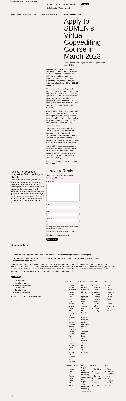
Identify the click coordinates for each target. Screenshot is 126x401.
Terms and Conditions (23, 285)
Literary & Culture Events (110, 294)
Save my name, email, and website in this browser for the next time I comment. (62, 227)
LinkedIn (110, 376)
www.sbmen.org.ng (53, 158)
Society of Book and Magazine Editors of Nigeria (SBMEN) (62, 74)
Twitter (109, 369)
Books (19, 14)
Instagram (110, 371)
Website (49, 218)
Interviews (72, 290)
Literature (72, 369)
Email (48, 211)
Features (72, 285)
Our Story (97, 369)
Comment (50, 181)
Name (48, 204)
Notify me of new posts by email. (58, 235)
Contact (97, 376)
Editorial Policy (20, 283)
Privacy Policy (20, 281)
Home (13, 14)
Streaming (85, 375)
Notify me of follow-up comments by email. (62, 231)
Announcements (87, 377)
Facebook (110, 374)
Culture (71, 376)
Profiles (71, 287)
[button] (49, 4)
